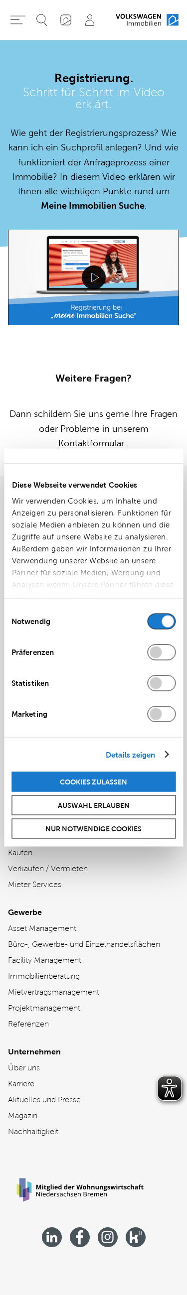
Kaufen (20, 852)
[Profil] (90, 20)
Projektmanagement (44, 1008)
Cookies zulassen (93, 782)
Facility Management (44, 960)
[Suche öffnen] (42, 20)
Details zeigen (130, 754)
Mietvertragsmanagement (53, 992)
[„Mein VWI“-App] (66, 20)
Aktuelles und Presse (44, 1099)
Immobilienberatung (44, 976)
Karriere (21, 1083)
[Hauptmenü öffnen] (18, 20)
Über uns (24, 1067)
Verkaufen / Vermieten (48, 868)
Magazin (22, 1115)
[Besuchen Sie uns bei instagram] (108, 1237)
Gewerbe (25, 912)
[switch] (161, 652)
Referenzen (28, 1024)
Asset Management (42, 928)
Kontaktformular (91, 443)
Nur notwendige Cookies (93, 829)
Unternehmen (34, 1051)
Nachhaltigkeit (33, 1131)
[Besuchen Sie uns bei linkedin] (52, 1237)
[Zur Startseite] (147, 20)
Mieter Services (34, 884)
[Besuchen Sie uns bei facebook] (80, 1237)
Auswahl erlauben (94, 805)
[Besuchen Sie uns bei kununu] (136, 1237)
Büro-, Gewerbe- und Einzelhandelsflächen (84, 944)
